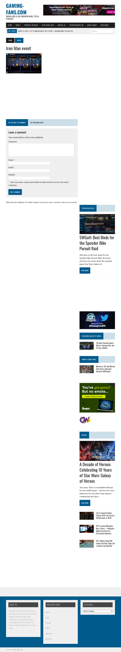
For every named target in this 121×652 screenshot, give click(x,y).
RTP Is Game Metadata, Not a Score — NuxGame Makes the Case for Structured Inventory (105, 530)
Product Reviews (31, 25)
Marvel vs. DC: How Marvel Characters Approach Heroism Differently (105, 369)
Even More (104, 25)
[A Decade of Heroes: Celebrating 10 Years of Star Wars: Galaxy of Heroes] (97, 459)
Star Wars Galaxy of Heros (91, 336)
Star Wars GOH (48, 25)
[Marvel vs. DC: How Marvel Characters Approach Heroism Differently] (87, 371)
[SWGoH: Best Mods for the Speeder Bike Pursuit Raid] (97, 232)
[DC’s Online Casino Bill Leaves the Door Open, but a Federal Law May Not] (87, 546)
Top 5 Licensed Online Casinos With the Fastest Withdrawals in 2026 (105, 515)
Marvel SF (61, 25)
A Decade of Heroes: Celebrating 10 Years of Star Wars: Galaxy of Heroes (96, 472)
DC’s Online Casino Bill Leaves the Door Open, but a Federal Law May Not (105, 543)
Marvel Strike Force (89, 359)
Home (10, 25)
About (18, 25)
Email (10, 167)
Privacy (48, 623)
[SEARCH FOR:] (102, 30)
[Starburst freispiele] (85, 423)
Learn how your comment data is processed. (58, 202)
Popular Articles (88, 208)
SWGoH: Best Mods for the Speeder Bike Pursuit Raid (97, 243)
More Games (92, 25)
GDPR (48, 628)
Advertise (49, 633)
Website (11, 174)
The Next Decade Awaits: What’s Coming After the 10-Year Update (105, 345)
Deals (47, 617)
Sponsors (49, 638)
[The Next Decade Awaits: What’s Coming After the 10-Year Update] (87, 348)
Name (11, 160)
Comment (12, 141)
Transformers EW (76, 25)
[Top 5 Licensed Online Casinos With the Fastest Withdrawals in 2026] (87, 518)
